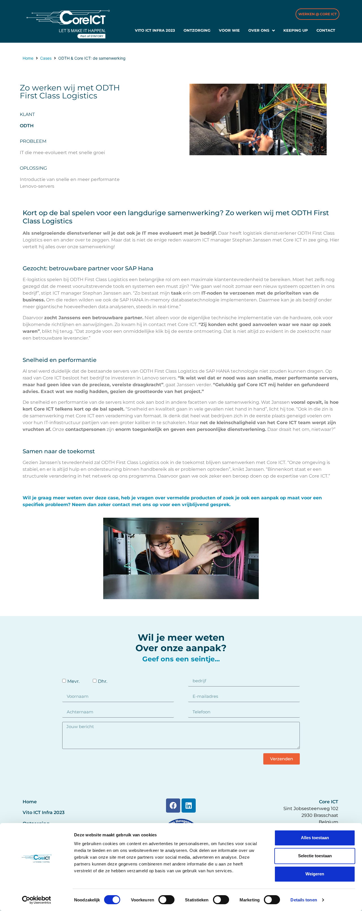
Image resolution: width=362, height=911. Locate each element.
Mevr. (73, 681)
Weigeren (314, 873)
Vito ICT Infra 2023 (43, 812)
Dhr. (102, 681)
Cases (45, 58)
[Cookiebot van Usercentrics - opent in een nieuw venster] (36, 900)
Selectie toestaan (315, 855)
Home (28, 58)
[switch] (166, 899)
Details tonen (303, 899)
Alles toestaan (315, 837)
